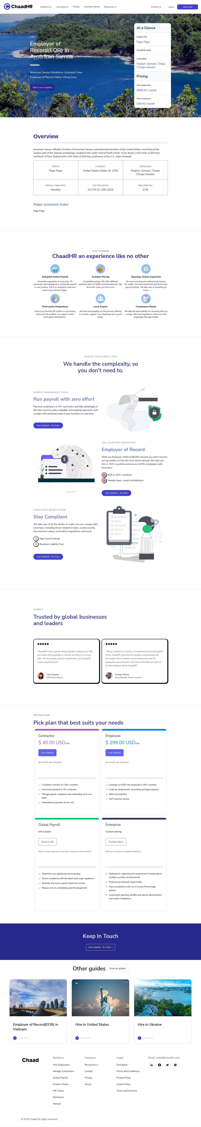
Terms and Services (126, 1090)
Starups (57, 1103)
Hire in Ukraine (150, 1024)
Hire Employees (61, 1064)
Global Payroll (60, 1077)
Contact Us (156, 6)
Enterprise (58, 1097)
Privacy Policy (123, 1077)
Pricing (76, 6)
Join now (187, 7)
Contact (89, 1071)
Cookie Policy (123, 1084)
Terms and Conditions (127, 1071)
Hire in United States (92, 1024)
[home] (20, 6)
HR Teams (58, 1090)
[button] (46, 6)
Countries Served (92, 6)
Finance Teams (61, 1084)
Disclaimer (122, 1064)
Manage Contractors (63, 1071)
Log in (171, 7)
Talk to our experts (42, 87)
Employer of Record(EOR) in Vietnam (35, 1027)
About (88, 1084)
